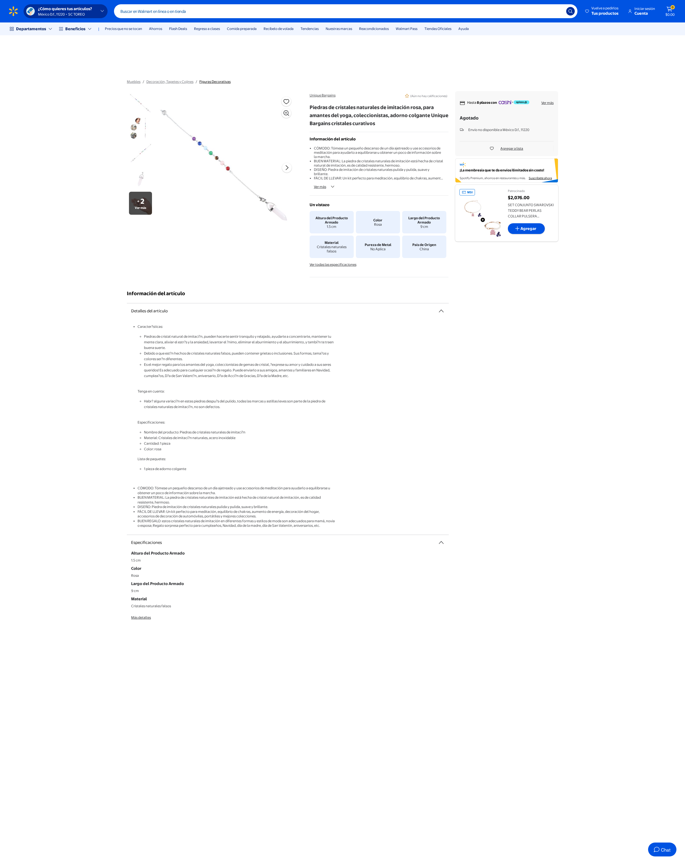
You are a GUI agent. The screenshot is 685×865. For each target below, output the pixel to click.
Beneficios (75, 28)
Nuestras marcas (339, 28)
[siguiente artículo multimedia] (287, 167)
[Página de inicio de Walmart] (13, 11)
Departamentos (31, 28)
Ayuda (463, 28)
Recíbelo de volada (279, 28)
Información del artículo (156, 293)
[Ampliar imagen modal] (286, 113)
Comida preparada (242, 28)
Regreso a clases (207, 28)
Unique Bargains (323, 95)
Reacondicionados (374, 28)
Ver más (320, 186)
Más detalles (141, 617)
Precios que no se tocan (123, 28)
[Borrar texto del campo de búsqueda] (558, 11)
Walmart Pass (406, 28)
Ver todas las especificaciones (333, 264)
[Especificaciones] (441, 542)
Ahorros (155, 28)
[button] (602, 11)
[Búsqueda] (570, 11)
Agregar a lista (511, 148)
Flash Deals (178, 28)
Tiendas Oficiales (437, 28)
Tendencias (309, 28)
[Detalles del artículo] (441, 311)
